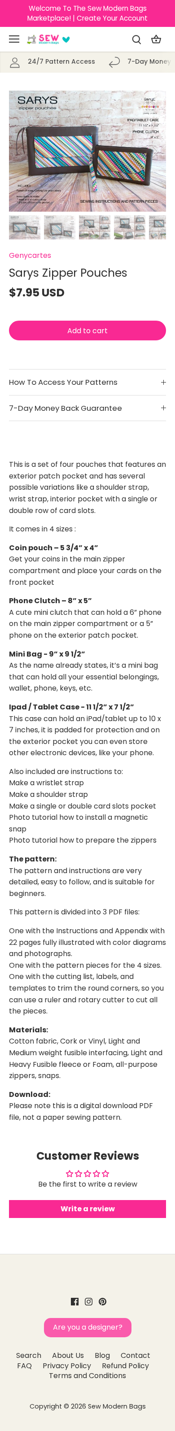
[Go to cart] (156, 39)
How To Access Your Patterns (63, 382)
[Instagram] (88, 1301)
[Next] (155, 151)
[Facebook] (75, 1301)
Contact (135, 1355)
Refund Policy (125, 1366)
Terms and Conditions (87, 1375)
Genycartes (30, 255)
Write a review (88, 1209)
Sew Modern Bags (117, 1406)
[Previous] (20, 151)
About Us (68, 1355)
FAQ (24, 1366)
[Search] (136, 39)
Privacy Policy (67, 1366)
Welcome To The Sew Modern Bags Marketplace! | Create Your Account (87, 13)
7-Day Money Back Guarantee (65, 408)
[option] (87, 151)
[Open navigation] (14, 39)
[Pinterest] (102, 1301)
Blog (102, 1355)
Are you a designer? (87, 1327)
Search (28, 1355)
